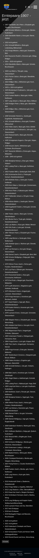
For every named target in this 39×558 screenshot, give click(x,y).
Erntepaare (13, 554)
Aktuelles (12, 553)
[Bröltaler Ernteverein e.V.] (10, 7)
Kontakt (20, 554)
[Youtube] (28, 7)
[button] (35, 7)
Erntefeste (27, 553)
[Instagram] (32, 7)
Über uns (19, 553)
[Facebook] (25, 7)
